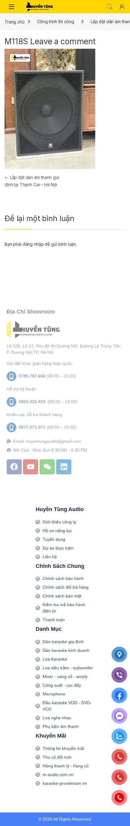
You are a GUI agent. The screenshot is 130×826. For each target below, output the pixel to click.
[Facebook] (14, 466)
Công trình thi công (55, 21)
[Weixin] (47, 466)
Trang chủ (14, 21)
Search (109, 6)
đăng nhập (33, 244)
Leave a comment (63, 41)
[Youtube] (30, 466)
